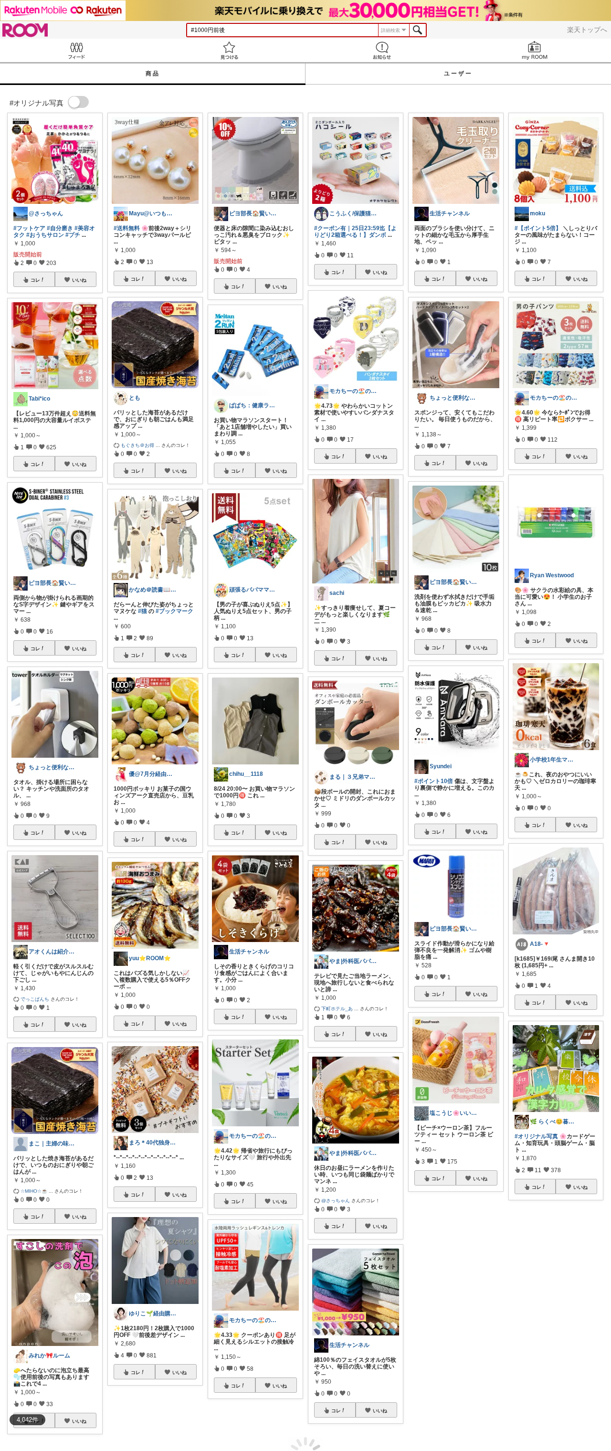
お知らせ (382, 50)
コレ (35, 279)
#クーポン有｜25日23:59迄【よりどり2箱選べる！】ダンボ (355, 231)
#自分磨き (60, 228)
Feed (76, 50)
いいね (79, 279)
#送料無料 (127, 228)
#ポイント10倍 (433, 781)
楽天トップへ (587, 29)
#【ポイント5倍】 (538, 228)
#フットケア (29, 228)
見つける (229, 50)
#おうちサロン (45, 235)
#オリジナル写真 (536, 1136)
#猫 (142, 611)
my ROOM (534, 50)
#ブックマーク (174, 611)
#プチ (72, 235)
